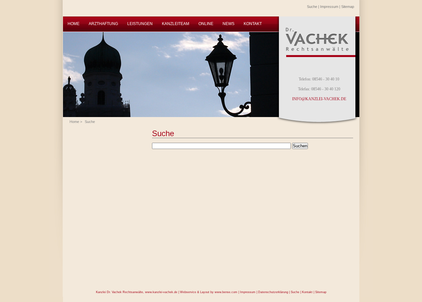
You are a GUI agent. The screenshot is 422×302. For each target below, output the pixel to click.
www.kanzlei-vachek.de (161, 292)
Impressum (329, 7)
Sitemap (347, 7)
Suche (312, 7)
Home (74, 122)
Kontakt (307, 292)
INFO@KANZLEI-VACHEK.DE (319, 99)
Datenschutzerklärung (273, 292)
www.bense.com (226, 292)
